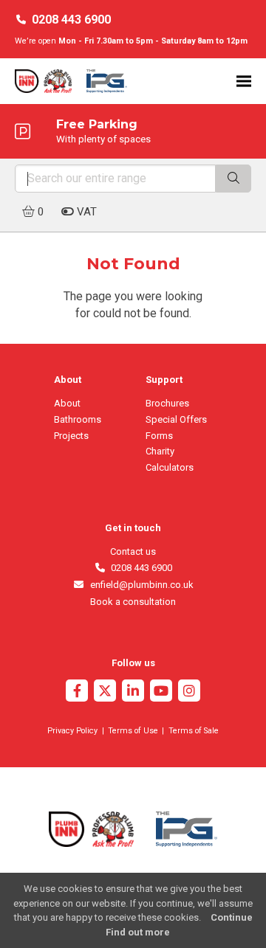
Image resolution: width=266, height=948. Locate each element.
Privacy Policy (72, 731)
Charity (160, 451)
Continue (232, 917)
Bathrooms (77, 419)
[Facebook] (77, 692)
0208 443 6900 (71, 20)
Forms (159, 435)
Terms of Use (133, 731)
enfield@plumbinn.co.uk (139, 584)
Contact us (133, 551)
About (67, 403)
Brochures (167, 403)
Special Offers (176, 419)
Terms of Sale (193, 731)
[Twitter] (105, 692)
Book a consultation (133, 601)
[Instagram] (189, 692)
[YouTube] (161, 692)
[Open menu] (243, 80)
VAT (85, 211)
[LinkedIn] (133, 692)
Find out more (138, 932)
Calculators (170, 467)
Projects (71, 435)
